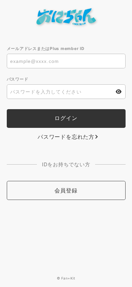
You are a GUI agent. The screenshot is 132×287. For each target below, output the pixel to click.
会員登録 (65, 190)
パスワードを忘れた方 (66, 136)
